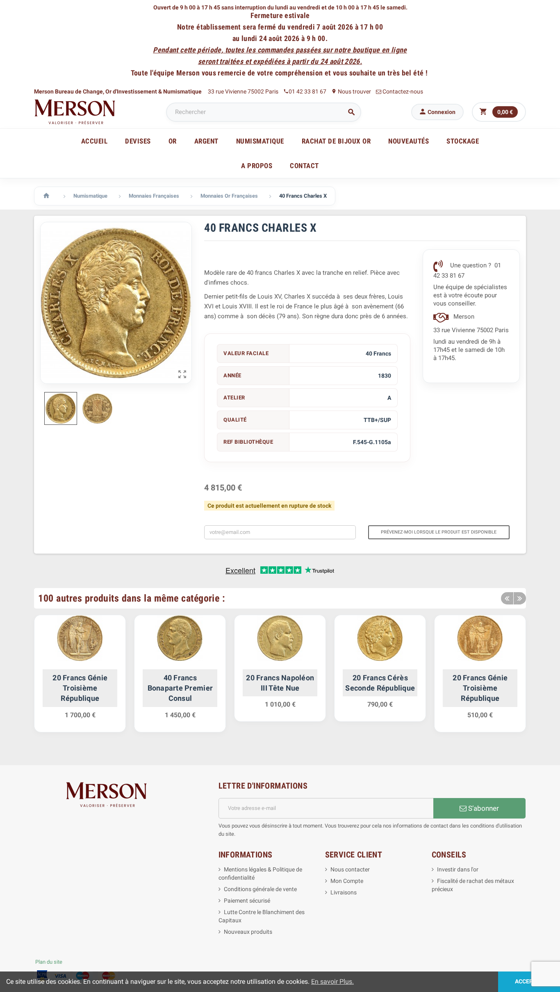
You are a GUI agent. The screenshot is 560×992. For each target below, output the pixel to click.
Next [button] (520, 598)
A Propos (256, 166)
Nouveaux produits (248, 931)
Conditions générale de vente (260, 889)
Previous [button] (507, 598)
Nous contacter (350, 869)
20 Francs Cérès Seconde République (380, 682)
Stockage (462, 141)
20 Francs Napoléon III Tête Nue (280, 682)
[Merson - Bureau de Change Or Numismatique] (75, 111)
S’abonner (483, 808)
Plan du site (48, 962)
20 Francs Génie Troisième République (79, 687)
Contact (304, 166)
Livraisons (343, 892)
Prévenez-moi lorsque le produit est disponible (438, 532)
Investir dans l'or (457, 869)
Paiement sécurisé (247, 900)
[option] (80, 677)
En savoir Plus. (332, 981)
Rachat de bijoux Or (336, 141)
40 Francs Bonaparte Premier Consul (180, 687)
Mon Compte (346, 881)
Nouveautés (408, 141)
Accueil (94, 141)
